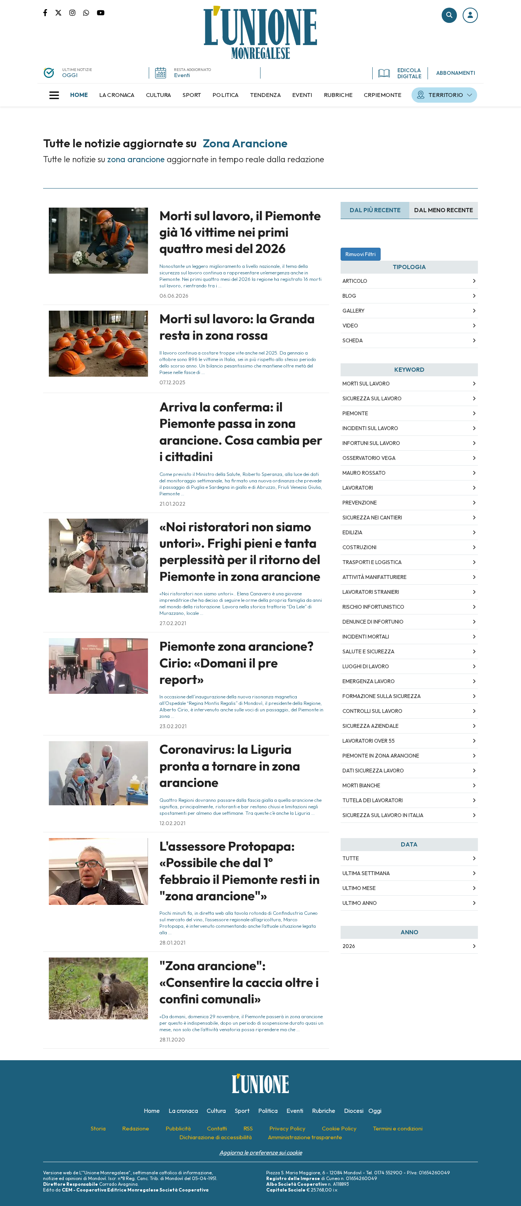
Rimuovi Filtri (361, 254)
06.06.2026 (173, 295)
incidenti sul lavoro (370, 428)
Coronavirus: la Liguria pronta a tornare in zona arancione (229, 765)
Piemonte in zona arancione (381, 755)
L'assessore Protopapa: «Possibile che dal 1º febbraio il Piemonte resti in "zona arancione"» (239, 871)
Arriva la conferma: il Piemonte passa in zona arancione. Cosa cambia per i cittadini (240, 431)
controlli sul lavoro (372, 711)
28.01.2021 (172, 942)
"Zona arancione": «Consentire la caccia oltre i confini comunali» (239, 982)
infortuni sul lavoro (371, 443)
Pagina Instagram (76, 12)
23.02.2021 (173, 726)
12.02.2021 (172, 823)
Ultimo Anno (360, 903)
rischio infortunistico (373, 606)
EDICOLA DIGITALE (409, 73)
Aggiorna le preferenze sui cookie (260, 1152)
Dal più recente (375, 210)
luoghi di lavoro (366, 666)
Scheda (353, 340)
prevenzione (360, 502)
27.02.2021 (172, 623)
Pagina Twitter (62, 12)
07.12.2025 (172, 382)
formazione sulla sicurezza (382, 696)
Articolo (355, 280)
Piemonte (355, 413)
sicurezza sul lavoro (372, 398)
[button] (470, 15)
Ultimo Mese (359, 888)
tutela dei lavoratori (373, 800)
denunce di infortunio (373, 621)
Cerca (449, 15)
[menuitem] (79, 95)
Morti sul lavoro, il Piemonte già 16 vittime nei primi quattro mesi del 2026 (240, 232)
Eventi (182, 75)
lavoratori (358, 487)
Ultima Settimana (366, 873)
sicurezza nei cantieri (372, 517)
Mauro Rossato (364, 472)
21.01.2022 (172, 503)
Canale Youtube (101, 12)
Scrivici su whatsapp (90, 12)
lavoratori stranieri (371, 591)
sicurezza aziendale (371, 725)
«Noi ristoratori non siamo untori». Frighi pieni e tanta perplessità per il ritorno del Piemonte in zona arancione (239, 551)
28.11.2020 (172, 1039)
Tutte (351, 858)
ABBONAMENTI (455, 72)
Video (350, 325)
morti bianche (361, 785)
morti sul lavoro (366, 383)
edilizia (352, 532)
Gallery (354, 310)
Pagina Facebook (49, 12)
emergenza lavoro (369, 681)
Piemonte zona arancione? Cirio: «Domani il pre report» (236, 662)
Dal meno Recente (443, 210)
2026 (349, 946)
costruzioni (359, 547)
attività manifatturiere (375, 577)
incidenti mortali (366, 636)
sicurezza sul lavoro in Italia (383, 815)
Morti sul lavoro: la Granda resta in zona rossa (237, 327)
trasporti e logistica (372, 562)
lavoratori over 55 (369, 740)
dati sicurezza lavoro (373, 770)
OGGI (69, 75)
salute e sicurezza (368, 651)
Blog (349, 295)
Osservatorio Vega (369, 458)
